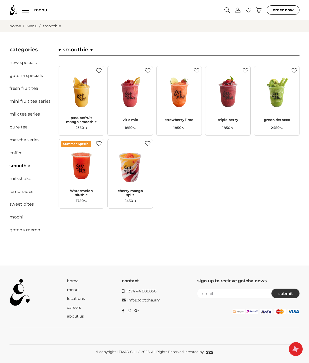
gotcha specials (26, 75)
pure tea (19, 127)
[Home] (13, 10)
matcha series (24, 139)
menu (40, 9)
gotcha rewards (296, 349)
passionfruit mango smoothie (81, 120)
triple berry (228, 120)
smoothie (52, 26)
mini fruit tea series (30, 101)
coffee (16, 152)
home (15, 26)
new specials (23, 62)
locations (76, 298)
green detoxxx (277, 120)
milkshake (20, 178)
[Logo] (20, 292)
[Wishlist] (248, 10)
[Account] (237, 10)
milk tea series (25, 114)
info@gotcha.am (143, 300)
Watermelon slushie (81, 193)
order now (283, 9)
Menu (31, 26)
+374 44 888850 (141, 291)
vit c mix (130, 120)
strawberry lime (179, 120)
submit (285, 293)
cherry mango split (130, 193)
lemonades (21, 191)
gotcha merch (25, 230)
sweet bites (22, 204)
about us (75, 316)
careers (74, 307)
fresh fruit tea (24, 88)
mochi (16, 217)
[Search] (227, 10)
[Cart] (258, 10)
